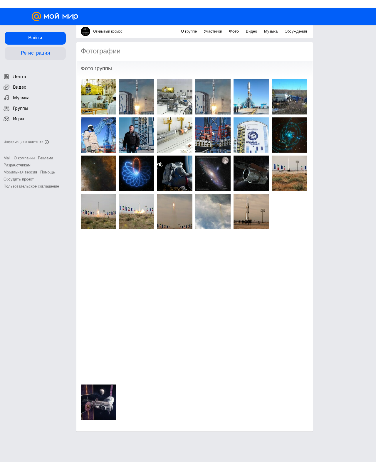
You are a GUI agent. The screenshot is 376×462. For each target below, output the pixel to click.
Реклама (45, 158)
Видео (252, 31)
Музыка (271, 31)
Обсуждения (296, 31)
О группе (189, 31)
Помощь (47, 172)
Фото (234, 31)
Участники (213, 31)
